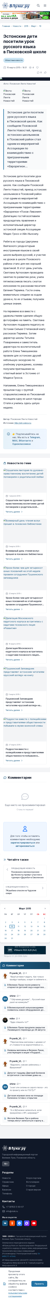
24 (12, 934)
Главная (6, 26)
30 (5, 938)
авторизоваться (25, 846)
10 (40, 26)
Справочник (8, 1182)
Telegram (35, 437)
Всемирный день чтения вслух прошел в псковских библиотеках (24, 552)
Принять (39, 1283)
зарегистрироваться (23, 842)
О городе (30, 1186)
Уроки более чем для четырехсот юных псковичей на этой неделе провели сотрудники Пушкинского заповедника (25, 601)
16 (6, 931)
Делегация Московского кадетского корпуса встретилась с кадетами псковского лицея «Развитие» (24, 652)
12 (25, 926)
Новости (17, 26)
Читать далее (13, 512)
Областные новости (13, 60)
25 (18, 934)
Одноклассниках (21, 444)
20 (31, 931)
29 (44, 934)
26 (25, 934)
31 (12, 938)
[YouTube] (34, 1223)
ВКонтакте (25, 440)
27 (31, 934)
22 (44, 931)
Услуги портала (33, 1178)
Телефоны (7, 1193)
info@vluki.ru (12, 1211)
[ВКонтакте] (5, 1223)
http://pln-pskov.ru (22, 423)
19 (25, 931)
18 (18, 931)
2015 (26, 26)
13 (31, 926)
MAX (15, 440)
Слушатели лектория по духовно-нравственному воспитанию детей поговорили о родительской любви (25, 504)
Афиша (5, 1186)
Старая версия (33, 1189)
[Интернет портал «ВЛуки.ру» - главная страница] (16, 5)
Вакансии (6, 1189)
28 (38, 934)
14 (38, 926)
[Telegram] (19, 1223)
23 (6, 934)
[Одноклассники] (12, 1223)
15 (44, 926)
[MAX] (26, 1223)
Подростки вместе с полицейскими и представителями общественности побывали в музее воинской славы (25, 753)
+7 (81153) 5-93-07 (15, 1207)
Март (33, 26)
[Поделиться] (45, 72)
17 (12, 931)
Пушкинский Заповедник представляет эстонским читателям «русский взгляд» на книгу (23, 702)
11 (18, 926)
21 (38, 931)
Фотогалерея (32, 1182)
